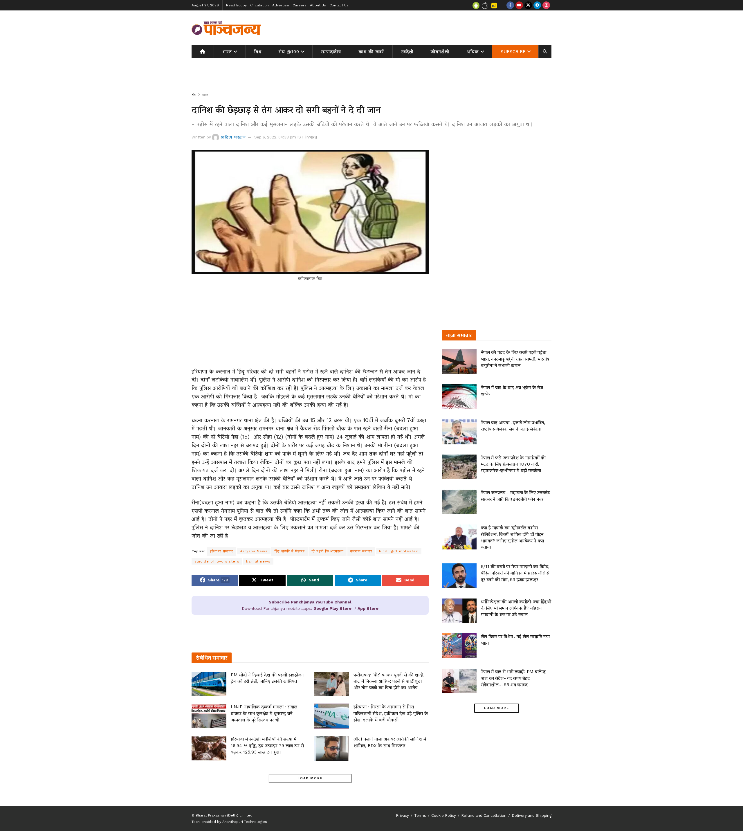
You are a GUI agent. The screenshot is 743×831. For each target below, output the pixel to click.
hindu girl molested (399, 551)
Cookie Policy (443, 815)
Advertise (280, 5)
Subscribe (513, 51)
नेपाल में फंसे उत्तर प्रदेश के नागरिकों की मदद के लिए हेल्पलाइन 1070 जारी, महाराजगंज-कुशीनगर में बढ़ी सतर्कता (513, 464)
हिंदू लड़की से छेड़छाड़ (289, 551)
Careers (299, 5)
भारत (227, 51)
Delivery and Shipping (531, 815)
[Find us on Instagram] (546, 5)
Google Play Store (332, 608)
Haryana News (254, 551)
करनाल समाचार (361, 551)
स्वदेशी (407, 51)
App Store (368, 608)
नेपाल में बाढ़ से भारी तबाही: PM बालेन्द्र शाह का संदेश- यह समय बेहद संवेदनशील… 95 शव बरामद (513, 678)
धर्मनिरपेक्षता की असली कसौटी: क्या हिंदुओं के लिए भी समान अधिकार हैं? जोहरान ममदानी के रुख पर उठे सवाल (516, 608)
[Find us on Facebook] (510, 5)
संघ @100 (289, 51)
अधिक (473, 51)
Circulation (259, 5)
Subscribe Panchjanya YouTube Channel (310, 602)
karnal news (258, 561)
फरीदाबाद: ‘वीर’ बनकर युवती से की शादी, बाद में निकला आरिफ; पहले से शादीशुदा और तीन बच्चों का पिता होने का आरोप (389, 681)
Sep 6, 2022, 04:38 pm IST (279, 137)
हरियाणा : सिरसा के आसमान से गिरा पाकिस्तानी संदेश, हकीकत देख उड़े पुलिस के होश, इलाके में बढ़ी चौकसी (391, 713)
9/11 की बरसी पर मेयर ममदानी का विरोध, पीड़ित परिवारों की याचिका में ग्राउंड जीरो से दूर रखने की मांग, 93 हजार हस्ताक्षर (515, 573)
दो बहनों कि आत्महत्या (327, 551)
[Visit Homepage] (226, 28)
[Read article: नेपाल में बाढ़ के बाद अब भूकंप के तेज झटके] (459, 396)
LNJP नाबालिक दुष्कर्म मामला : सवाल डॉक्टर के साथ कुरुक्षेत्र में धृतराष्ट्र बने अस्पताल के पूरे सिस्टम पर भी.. (264, 713)
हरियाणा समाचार (221, 551)
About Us (318, 5)
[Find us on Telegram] (537, 5)
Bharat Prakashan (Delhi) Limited (224, 815)
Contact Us (339, 5)
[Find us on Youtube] (519, 5)
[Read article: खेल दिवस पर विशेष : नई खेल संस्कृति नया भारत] (459, 645)
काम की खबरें (371, 51)
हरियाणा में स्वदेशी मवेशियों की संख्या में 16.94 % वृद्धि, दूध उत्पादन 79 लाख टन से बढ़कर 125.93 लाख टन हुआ (267, 745)
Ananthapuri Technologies (244, 822)
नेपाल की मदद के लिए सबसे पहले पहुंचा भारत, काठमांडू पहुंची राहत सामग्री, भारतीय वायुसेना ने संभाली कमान (515, 358)
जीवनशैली (440, 51)
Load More (310, 778)
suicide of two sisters (216, 561)
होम (194, 95)
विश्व (258, 51)
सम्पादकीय (331, 51)
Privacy (402, 815)
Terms (420, 815)
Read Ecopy (236, 5)
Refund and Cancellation (483, 815)
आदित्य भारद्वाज (233, 137)
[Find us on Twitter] (528, 5)
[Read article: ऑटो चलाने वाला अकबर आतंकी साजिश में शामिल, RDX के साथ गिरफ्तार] (331, 748)
